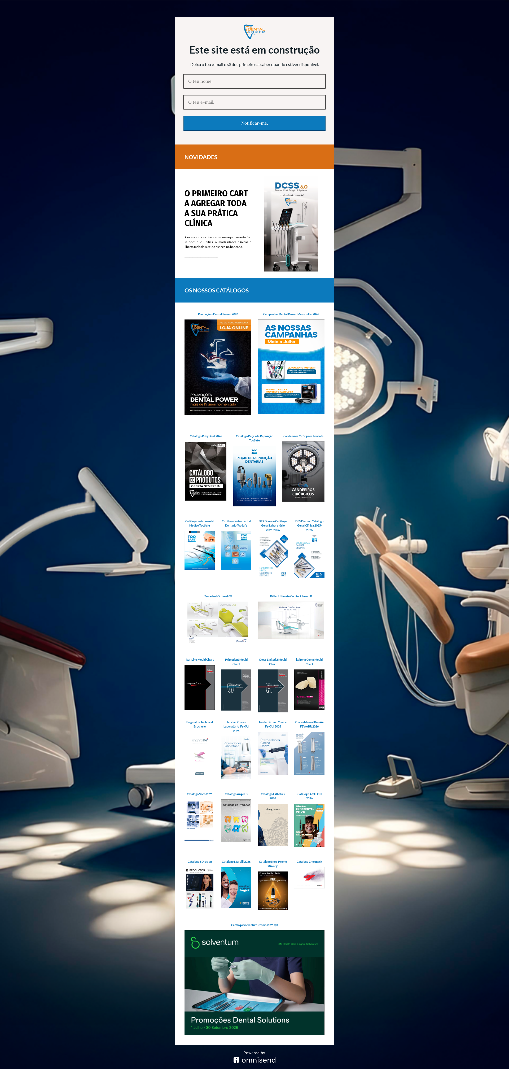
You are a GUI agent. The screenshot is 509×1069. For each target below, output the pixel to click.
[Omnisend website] (254, 1057)
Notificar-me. (254, 123)
